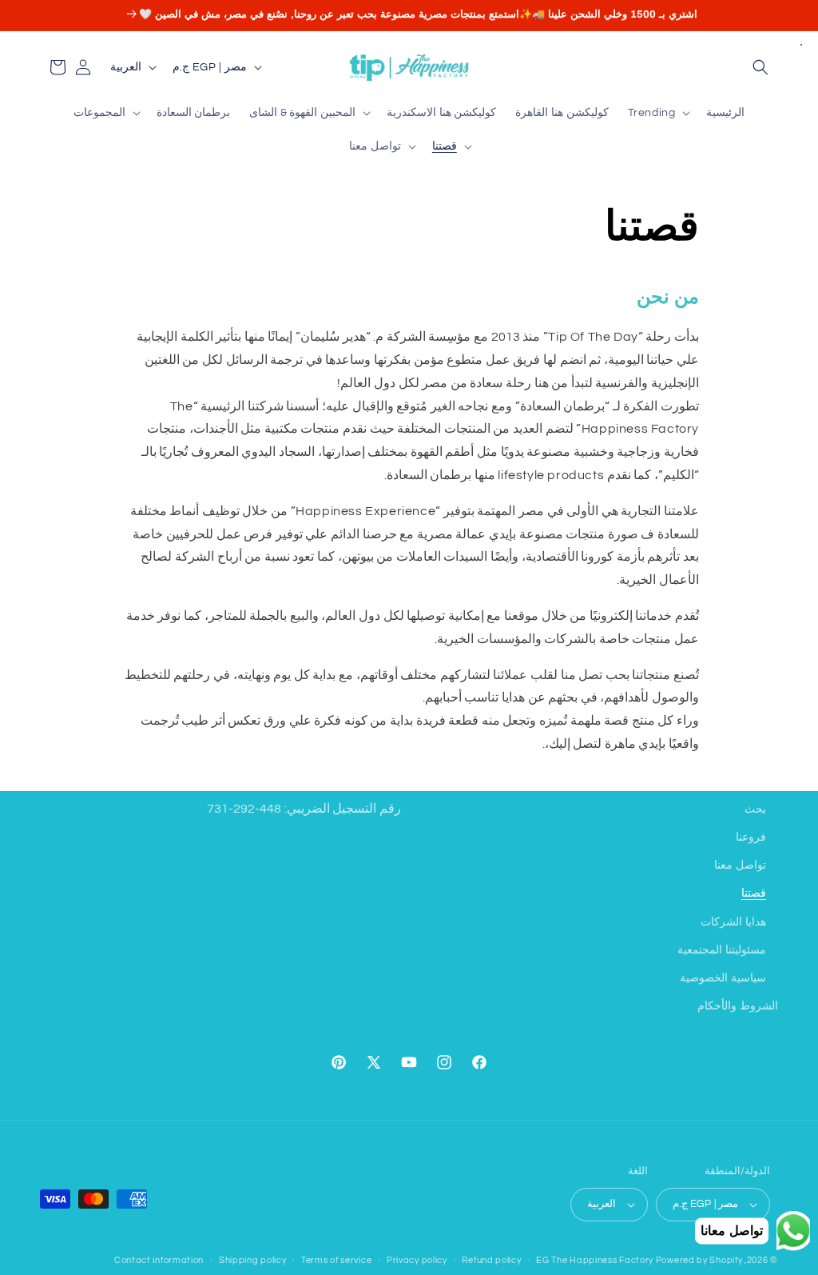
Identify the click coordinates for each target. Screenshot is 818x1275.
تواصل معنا (740, 865)
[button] (760, 67)
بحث (755, 809)
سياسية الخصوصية (723, 978)
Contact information (159, 1260)
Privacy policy (417, 1260)
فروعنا (751, 837)
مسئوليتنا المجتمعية (721, 950)
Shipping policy (253, 1260)
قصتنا (753, 893)
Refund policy (491, 1260)
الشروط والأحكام (737, 1006)
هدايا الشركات (733, 922)
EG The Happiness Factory (596, 1260)
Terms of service (336, 1260)
